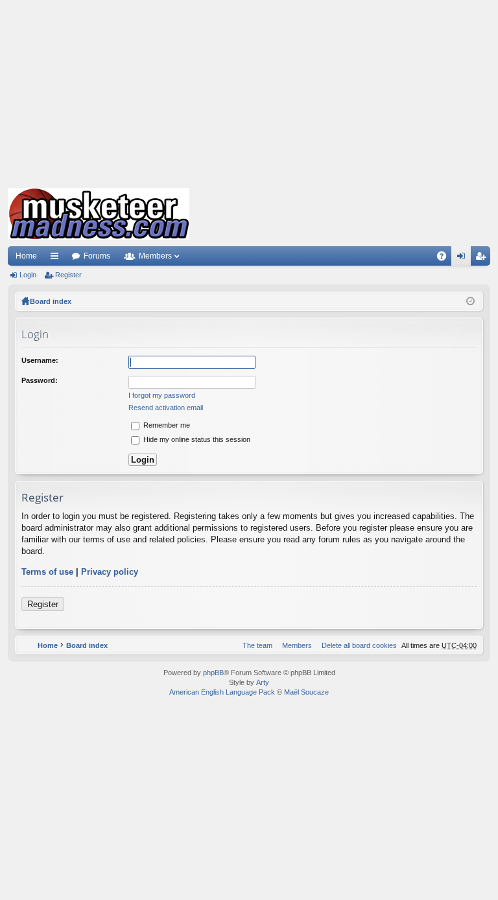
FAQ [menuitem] (445, 258)
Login (27, 275)
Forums (97, 255)
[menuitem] (356, 645)
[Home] (98, 213)
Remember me (165, 425)
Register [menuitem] (483, 258)
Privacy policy (109, 572)
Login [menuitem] (463, 258)
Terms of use (47, 572)
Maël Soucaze (306, 692)
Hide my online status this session (195, 439)
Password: (39, 380)
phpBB (213, 672)
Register (68, 275)
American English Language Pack (222, 692)
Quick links (57, 258)
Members (155, 255)
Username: (39, 360)
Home (26, 255)
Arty (262, 682)
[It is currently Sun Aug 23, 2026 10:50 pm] (470, 301)
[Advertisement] (249, 90)
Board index (50, 301)
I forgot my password (161, 395)
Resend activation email (165, 407)
